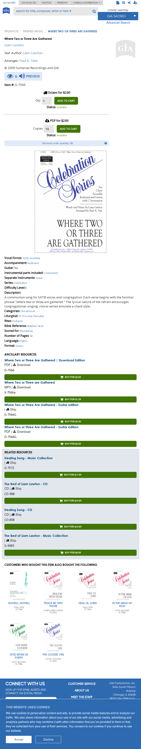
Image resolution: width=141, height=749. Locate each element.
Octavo (19, 345)
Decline (48, 739)
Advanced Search (118, 22)
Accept (18, 739)
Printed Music (33, 31)
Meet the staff (82, 697)
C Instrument (51, 273)
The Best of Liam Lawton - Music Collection (36, 535)
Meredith (62, 2)
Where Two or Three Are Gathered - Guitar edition (41, 405)
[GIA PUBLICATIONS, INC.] (6, 10)
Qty (38, 100)
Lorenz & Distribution (86, 2)
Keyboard (33, 263)
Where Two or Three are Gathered (29, 382)
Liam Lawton (14, 45)
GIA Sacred (9, 2)
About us (82, 690)
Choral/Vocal (28, 311)
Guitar (39, 278)
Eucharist (17, 321)
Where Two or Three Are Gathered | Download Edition (44, 360)
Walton (46, 2)
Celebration (20, 282)
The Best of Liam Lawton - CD (26, 484)
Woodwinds (26, 331)
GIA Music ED (29, 2)
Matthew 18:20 (35, 326)
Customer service (81, 683)
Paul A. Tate (28, 61)
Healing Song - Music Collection (28, 458)
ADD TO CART (66, 100)
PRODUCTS (11, 31)
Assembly (34, 258)
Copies (38, 128)
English (23, 340)
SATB (25, 258)
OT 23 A (22, 316)
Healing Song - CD (18, 510)
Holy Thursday (36, 316)
